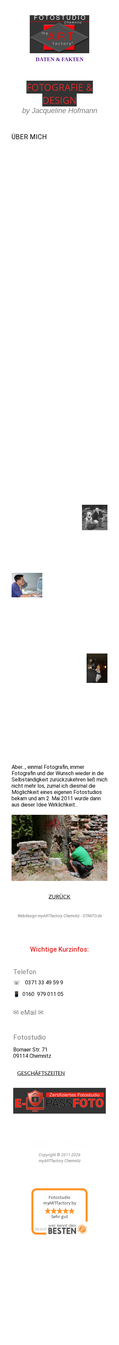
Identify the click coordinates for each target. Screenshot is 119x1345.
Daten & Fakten (60, 59)
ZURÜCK (59, 896)
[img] (59, 34)
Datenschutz (75, 1143)
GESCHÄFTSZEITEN (41, 1073)
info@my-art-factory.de (40, 1023)
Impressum (42, 1143)
